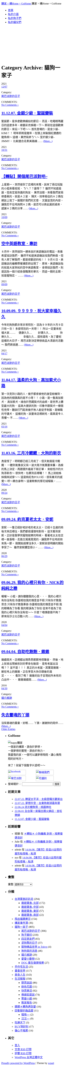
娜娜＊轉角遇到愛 (25, 1006)
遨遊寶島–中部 (30, 907)
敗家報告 (26, 1002)
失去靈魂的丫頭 (15, 715)
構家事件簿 (21, 922)
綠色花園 (26, 986)
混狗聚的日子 (29, 942)
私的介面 (13, 14)
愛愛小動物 (28, 958)
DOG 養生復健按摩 (32, 962)
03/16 (4, 426)
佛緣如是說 (28, 994)
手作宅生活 (21, 966)
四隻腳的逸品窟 (24, 1010)
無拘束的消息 (29, 950)
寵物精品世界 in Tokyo (34, 946)
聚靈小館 (26, 998)
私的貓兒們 (14, 22)
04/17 (4, 353)
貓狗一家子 (21, 926)
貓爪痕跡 (6, 697)
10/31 (4, 150)
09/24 (4, 492)
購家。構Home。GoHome (16, 3)
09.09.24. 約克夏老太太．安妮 (27, 519)
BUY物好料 (21, 1026)
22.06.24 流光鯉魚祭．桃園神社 (33, 807)
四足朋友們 (28, 938)
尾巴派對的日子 (10, 96)
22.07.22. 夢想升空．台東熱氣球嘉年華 (37, 803)
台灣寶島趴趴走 (24, 899)
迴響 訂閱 (23, 1053)
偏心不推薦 (21, 1030)
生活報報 (20, 978)
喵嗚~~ (25, 1014)
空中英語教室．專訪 (19, 243)
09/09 (4, 284)
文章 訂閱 (23, 1049)
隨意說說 (26, 982)
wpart (51, 1063)
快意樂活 (26, 990)
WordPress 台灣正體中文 (29, 1057)
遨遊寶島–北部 (30, 903)
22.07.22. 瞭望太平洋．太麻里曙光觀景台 (39, 799)
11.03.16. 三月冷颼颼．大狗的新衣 (31, 453)
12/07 (4, 86)
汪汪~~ (25, 1018)
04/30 (4, 688)
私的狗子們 (14, 18)
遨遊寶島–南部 (30, 914)
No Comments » (10, 105)
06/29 (4, 556)
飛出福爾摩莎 (23, 918)
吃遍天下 (20, 1022)
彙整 (10, 884)
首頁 (10, 10)
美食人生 (20, 974)
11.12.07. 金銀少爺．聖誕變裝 (27, 113)
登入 (17, 1045)
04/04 (4, 625)
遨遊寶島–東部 (30, 910)
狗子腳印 (26, 934)
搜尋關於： (14, 784)
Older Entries (8, 729)
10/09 (4, 217)
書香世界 (20, 970)
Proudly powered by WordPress (18, 1063)
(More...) (47, 141)
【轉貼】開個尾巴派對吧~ (24, 176)
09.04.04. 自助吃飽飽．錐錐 (25, 651)
